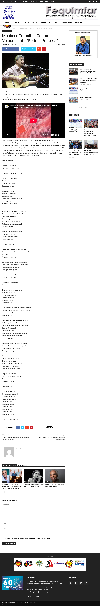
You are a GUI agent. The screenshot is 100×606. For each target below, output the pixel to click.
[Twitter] (93, 1)
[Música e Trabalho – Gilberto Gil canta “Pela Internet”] (55, 476)
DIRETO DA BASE (46, 23)
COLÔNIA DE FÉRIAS (22, 1)
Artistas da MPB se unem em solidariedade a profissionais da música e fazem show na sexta (11, 486)
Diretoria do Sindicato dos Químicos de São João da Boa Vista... (75, 152)
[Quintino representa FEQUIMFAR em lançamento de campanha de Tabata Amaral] (91, 123)
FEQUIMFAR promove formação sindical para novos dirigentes (91, 152)
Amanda (6, 44)
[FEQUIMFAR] (9, 19)
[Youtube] (96, 1)
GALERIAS (78, 23)
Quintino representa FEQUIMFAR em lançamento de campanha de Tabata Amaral (90, 133)
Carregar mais (83, 107)
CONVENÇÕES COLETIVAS (36, 1)
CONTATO (59, 1)
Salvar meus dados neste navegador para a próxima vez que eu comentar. (27, 538)
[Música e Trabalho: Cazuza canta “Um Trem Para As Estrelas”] (33, 476)
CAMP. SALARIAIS (31, 23)
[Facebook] (86, 1)
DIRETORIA (13, 1)
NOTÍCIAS (17, 23)
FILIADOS (46, 1)
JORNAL (53, 1)
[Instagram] (89, 1)
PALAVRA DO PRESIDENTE (63, 23)
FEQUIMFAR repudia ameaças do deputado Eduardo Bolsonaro (16, 439)
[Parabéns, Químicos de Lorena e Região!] (73, 90)
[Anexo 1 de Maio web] (73, 100)
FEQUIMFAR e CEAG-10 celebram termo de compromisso (51, 439)
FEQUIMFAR (5, 1)
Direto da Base (73, 127)
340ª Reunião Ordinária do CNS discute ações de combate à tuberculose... (88, 80)
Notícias (4, 31)
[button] (95, 22)
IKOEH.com (5, 604)
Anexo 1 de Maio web (86, 97)
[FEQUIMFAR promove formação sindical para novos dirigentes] (91, 144)
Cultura (10, 31)
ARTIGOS (7, 23)
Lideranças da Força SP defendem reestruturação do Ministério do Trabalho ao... (88, 71)
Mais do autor (22, 465)
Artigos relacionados (9, 465)
